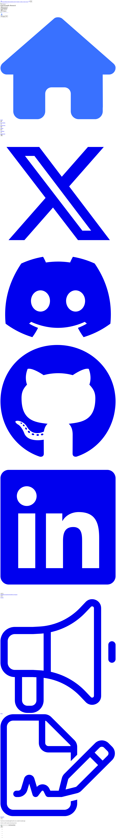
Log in (2, 9)
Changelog (7, 594)
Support (15, 594)
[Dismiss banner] (31, 1)
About (1, 594)
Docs (4, 594)
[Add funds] (1, 135)
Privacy (12, 594)
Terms (10, 594)
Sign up (5, 9)
